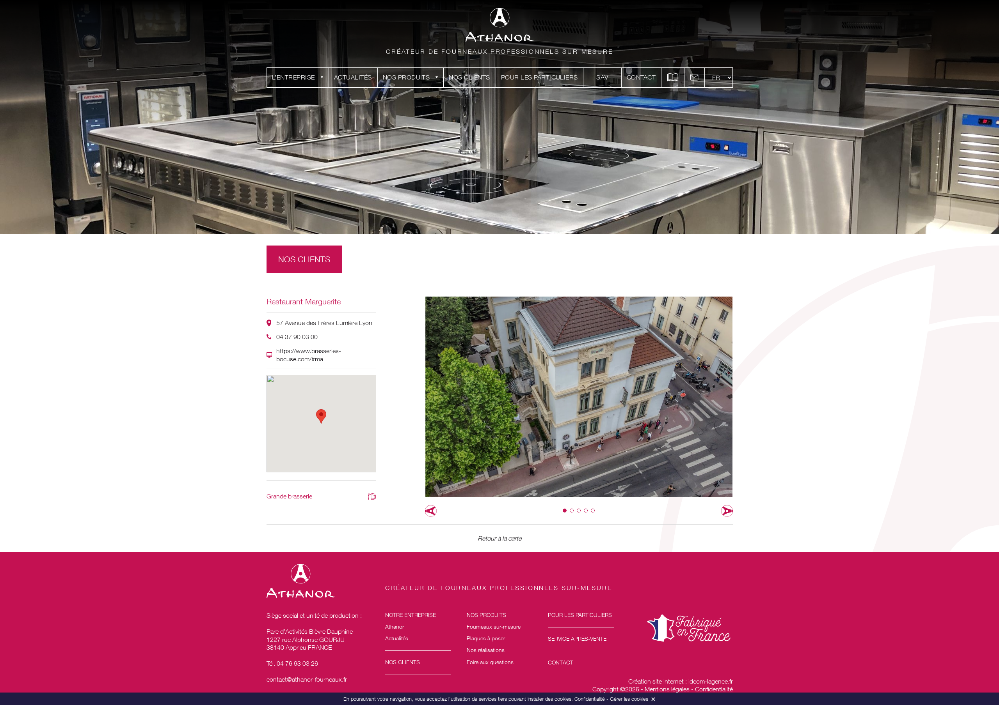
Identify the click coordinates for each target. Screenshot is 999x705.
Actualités (353, 77)
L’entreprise (293, 77)
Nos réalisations (486, 650)
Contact (641, 77)
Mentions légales (667, 689)
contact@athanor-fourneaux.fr (307, 679)
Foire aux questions (490, 662)
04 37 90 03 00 (297, 336)
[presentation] (431, 511)
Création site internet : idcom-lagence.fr (680, 681)
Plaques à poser (486, 638)
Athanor (394, 626)
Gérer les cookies (629, 699)
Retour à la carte (499, 538)
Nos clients (469, 77)
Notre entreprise (410, 614)
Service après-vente (577, 638)
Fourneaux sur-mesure (494, 626)
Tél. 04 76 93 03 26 (292, 663)
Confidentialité (714, 689)
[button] (565, 510)
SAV (602, 77)
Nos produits (406, 77)
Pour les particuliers (539, 77)
